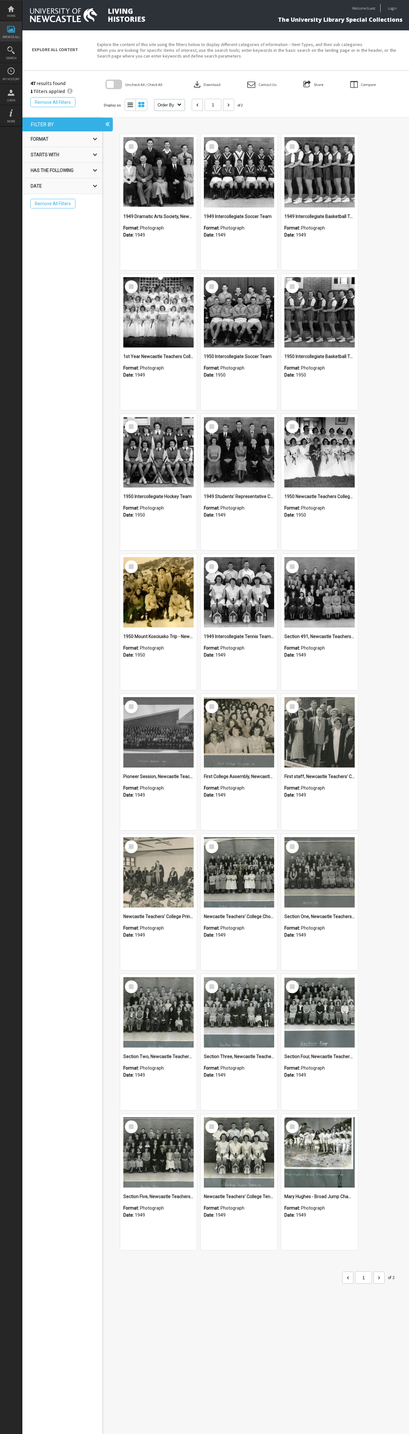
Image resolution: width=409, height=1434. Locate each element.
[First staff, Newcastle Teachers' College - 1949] (319, 732)
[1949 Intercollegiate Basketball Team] (319, 172)
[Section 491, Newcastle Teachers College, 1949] (319, 592)
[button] (262, 85)
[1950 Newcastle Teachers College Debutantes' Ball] (319, 452)
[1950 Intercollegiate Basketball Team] (319, 312)
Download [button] (206, 84)
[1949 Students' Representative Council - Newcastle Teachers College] (239, 452)
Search (11, 58)
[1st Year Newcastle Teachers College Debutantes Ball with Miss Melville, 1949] (158, 312)
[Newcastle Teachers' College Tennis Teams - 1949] (239, 1152)
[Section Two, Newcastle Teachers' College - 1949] (158, 1012)
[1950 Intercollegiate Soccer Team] (239, 312)
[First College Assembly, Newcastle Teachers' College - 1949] (239, 732)
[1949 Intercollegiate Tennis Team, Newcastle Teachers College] (239, 592)
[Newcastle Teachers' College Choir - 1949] (239, 872)
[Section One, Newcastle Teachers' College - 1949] (319, 872)
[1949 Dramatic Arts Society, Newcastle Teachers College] (158, 172)
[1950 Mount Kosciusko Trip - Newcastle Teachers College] (158, 592)
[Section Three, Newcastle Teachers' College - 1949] (239, 1012)
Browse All (11, 37)
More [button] (11, 121)
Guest (371, 8)
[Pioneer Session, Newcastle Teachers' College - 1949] (158, 732)
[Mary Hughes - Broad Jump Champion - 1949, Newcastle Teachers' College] (319, 1152)
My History (11, 79)
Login (11, 100)
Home (11, 16)
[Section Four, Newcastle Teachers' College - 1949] (319, 1012)
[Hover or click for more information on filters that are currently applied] (70, 91)
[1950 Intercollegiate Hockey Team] (158, 452)
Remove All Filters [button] (53, 102)
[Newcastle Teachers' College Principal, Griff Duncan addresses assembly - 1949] (158, 872)
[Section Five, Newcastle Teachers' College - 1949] (158, 1152)
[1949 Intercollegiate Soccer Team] (239, 172)
